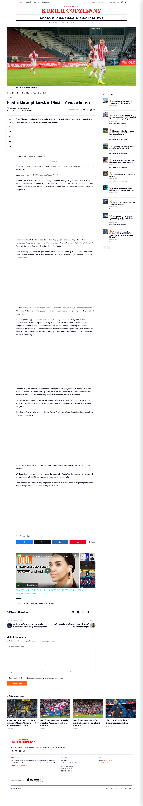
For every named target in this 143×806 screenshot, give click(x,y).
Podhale (45, 2)
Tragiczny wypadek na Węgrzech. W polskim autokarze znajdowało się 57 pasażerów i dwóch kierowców (121, 234)
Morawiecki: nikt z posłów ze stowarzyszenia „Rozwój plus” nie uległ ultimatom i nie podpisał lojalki (122, 117)
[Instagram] (24, 751)
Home (9, 93)
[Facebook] (12, 751)
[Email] (84, 109)
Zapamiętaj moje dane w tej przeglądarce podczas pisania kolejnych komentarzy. (36, 678)
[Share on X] (81, 109)
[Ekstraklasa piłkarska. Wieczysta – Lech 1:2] (105, 173)
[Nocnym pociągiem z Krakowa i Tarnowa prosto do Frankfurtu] (105, 100)
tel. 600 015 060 (114, 2)
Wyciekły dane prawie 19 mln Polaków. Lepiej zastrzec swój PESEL (122, 189)
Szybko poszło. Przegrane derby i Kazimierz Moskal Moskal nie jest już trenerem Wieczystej (21, 723)
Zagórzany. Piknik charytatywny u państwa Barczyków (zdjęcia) (122, 147)
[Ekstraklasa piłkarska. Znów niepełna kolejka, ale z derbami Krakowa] (88, 708)
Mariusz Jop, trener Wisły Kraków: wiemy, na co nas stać (122, 203)
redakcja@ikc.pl (98, 2)
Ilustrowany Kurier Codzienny (19, 108)
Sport (9, 97)
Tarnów (37, 2)
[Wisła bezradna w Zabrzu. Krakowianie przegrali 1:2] (121, 708)
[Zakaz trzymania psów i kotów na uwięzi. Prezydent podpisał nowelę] (105, 160)
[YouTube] (20, 751)
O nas (102, 788)
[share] (75, 555)
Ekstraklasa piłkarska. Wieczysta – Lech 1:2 (122, 175)
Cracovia (25, 603)
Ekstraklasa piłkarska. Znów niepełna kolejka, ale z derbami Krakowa (86, 723)
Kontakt (128, 788)
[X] (16, 751)
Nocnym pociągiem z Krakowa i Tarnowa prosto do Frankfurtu (121, 102)
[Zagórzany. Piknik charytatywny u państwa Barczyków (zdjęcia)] (105, 146)
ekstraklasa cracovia (36, 603)
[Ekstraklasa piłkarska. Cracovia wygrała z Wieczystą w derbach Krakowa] (55, 708)
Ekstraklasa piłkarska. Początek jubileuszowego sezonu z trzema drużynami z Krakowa (121, 133)
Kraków (29, 2)
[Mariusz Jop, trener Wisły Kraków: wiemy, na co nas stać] (105, 201)
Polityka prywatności (114, 788)
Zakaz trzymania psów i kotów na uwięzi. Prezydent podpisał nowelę (122, 161)
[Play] (88, 574)
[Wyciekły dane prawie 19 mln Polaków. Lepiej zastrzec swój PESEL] (105, 187)
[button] (122, 2)
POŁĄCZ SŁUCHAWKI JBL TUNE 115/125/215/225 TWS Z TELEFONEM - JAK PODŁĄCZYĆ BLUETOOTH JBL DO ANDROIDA (47, 556)
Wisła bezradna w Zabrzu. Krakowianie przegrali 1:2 (117, 721)
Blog (13, 93)
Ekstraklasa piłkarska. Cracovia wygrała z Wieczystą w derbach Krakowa (54, 723)
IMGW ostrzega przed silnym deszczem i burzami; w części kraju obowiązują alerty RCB (121, 218)
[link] (19, 556)
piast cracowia (49, 603)
